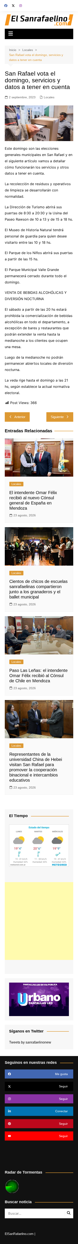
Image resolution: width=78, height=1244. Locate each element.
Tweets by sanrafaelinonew (30, 1042)
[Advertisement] (39, 921)
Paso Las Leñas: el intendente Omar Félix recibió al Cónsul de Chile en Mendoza (38, 675)
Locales (49, 97)
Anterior (19, 417)
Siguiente (57, 417)
